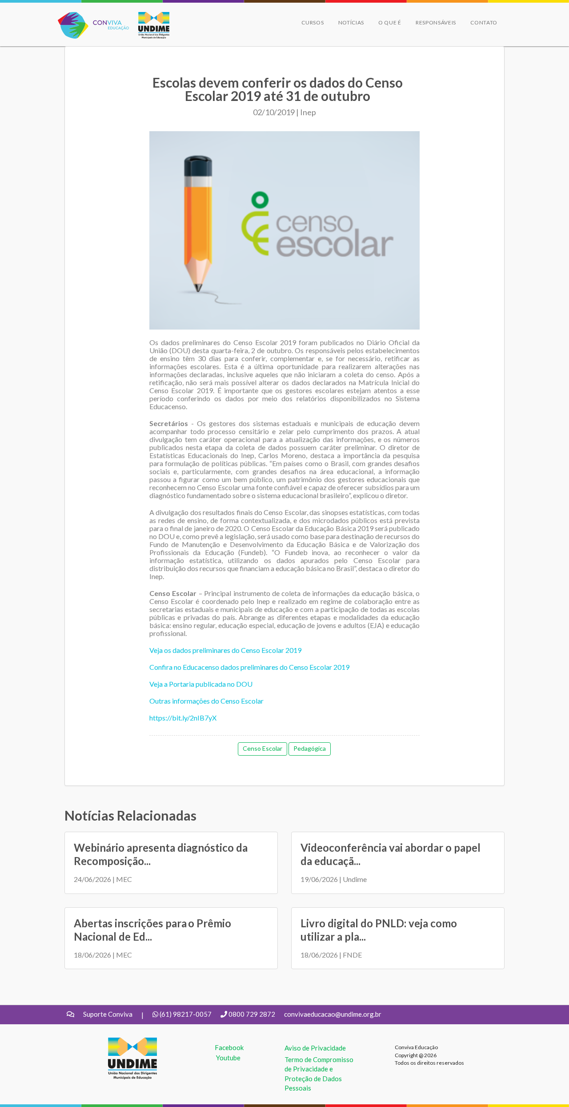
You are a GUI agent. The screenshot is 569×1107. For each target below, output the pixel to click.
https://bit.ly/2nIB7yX (182, 717)
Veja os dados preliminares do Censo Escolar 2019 (225, 650)
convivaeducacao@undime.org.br (332, 1014)
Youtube (228, 1058)
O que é (389, 22)
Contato (483, 22)
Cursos (312, 22)
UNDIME (121, 1042)
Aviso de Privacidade (315, 1048)
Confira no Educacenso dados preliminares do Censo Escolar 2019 (249, 667)
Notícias (351, 22)
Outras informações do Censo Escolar (206, 700)
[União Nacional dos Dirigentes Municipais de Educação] (149, 25)
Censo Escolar (262, 748)
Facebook (229, 1047)
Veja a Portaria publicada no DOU (200, 684)
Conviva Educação (89, 16)
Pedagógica (309, 748)
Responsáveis (436, 22)
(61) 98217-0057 (186, 1014)
